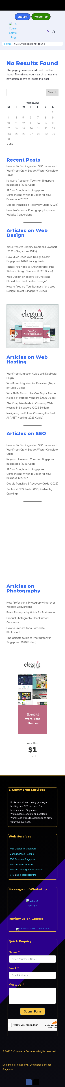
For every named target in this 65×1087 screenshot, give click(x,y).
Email (12, 968)
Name (13, 952)
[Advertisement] (32, 539)
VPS (12, 874)
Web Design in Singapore (23, 848)
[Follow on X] (36, 1082)
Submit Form (32, 1011)
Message (15, 984)
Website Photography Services (26, 869)
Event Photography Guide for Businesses (30, 612)
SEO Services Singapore (23, 859)
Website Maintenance (21, 864)
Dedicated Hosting (26, 874)
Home (7, 43)
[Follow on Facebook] (29, 1082)
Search (52, 92)
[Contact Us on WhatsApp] (32, 905)
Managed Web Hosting (22, 854)
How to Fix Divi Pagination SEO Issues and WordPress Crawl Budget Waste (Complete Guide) (32, 170)
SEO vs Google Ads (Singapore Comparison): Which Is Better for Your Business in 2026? (28, 195)
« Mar (9, 144)
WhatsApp (41, 16)
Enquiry (23, 16)
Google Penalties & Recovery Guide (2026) (32, 204)
